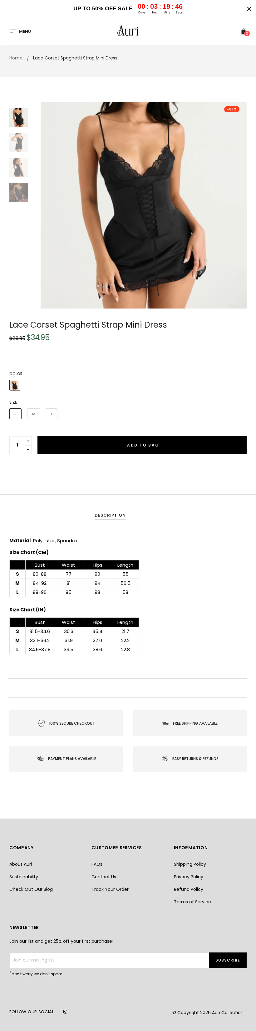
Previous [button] (50, 205)
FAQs (96, 864)
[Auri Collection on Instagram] (65, 1011)
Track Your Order (110, 889)
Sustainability (23, 877)
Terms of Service (192, 902)
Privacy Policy (188, 877)
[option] (144, 205)
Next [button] (237, 205)
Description (110, 515)
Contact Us (103, 877)
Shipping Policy (190, 864)
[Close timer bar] (249, 9)
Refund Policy (188, 889)
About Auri (20, 864)
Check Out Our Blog (31, 889)
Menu (25, 31)
